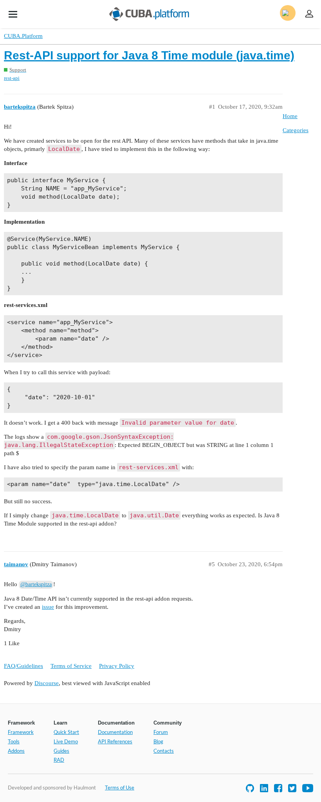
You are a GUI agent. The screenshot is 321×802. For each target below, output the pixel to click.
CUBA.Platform (23, 36)
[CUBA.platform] (13, 14)
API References (115, 741)
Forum (160, 732)
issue (48, 607)
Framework (21, 732)
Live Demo (66, 741)
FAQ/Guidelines (23, 666)
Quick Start (66, 732)
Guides (61, 751)
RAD (59, 760)
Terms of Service (71, 666)
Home (290, 116)
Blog (158, 741)
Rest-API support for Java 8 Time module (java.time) (149, 55)
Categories (295, 130)
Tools (14, 741)
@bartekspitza (36, 584)
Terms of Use (119, 787)
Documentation (115, 732)
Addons (16, 751)
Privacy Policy (116, 666)
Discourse (46, 683)
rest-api (12, 78)
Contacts (163, 751)
